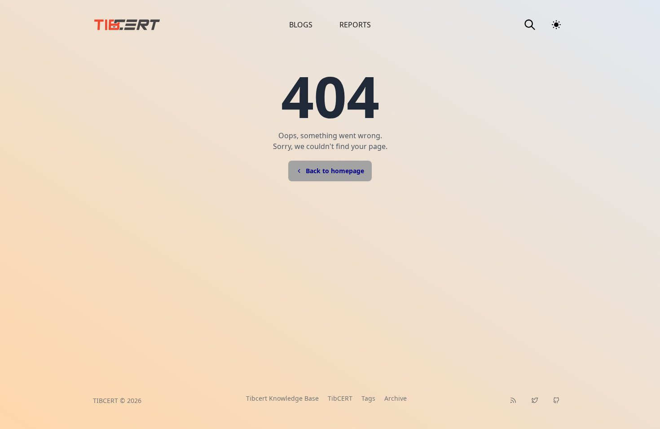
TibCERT (340, 398)
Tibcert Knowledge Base (282, 398)
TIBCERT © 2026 (117, 400)
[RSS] (513, 400)
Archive (395, 398)
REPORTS (355, 25)
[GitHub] (556, 400)
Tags (368, 398)
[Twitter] (535, 400)
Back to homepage (335, 170)
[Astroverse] (152, 24)
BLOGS (300, 25)
